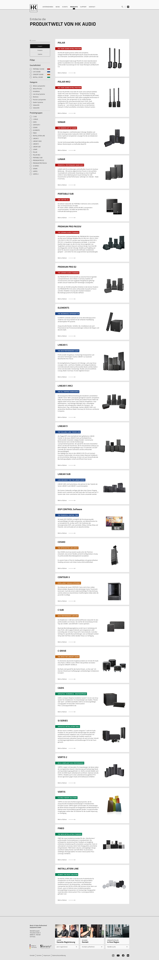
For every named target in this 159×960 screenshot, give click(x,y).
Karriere (39, 955)
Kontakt (92, 7)
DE (128, 6)
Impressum (46, 955)
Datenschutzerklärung (59, 955)
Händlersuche (111, 947)
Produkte (74, 7)
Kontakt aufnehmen (88, 947)
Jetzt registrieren (62, 947)
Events (65, 7)
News (58, 7)
